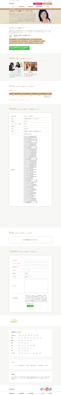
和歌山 (34, 345)
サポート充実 (43, 41)
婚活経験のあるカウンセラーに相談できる (24, 39)
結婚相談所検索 (21, 393)
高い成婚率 (30, 41)
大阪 (25, 345)
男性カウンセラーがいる (13, 39)
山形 (34, 335)
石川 (25, 340)
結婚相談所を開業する (37, 3)
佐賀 (22, 353)
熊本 (28, 353)
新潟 (19, 340)
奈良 (30, 345)
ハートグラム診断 (41, 393)
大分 (30, 353)
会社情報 (47, 6)
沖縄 (40, 353)
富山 (22, 340)
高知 (28, 350)
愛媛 (25, 350)
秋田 (31, 335)
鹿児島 (37, 353)
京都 (22, 345)
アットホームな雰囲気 (36, 41)
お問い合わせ (46, 365)
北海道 (20, 335)
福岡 (19, 353)
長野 (30, 340)
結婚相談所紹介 (31, 393)
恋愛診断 (50, 393)
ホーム (12, 365)
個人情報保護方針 (40, 365)
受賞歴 (12, 169)
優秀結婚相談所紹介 (22, 6)
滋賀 (19, 345)
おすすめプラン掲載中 (24, 41)
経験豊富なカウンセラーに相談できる (36, 39)
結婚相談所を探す (47, 3)
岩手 (25, 335)
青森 (22, 335)
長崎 (25, 353)
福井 (28, 340)
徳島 (19, 350)
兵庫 (28, 345)
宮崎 (33, 353)
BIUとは (16, 365)
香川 (22, 350)
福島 (37, 335)
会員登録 (50, 1)
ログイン (46, 1)
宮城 (28, 335)
